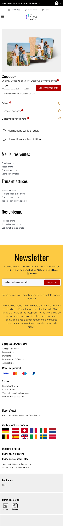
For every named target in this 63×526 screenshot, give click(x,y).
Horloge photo (8, 220)
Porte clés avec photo (12, 224)
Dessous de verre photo (14, 118)
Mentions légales (11, 449)
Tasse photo (7, 166)
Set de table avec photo (13, 227)
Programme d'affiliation (13, 359)
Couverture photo (10, 170)
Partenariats (8, 352)
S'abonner (51, 282)
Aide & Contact (9, 389)
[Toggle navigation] (2, 16)
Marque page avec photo (13, 193)
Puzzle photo (8, 163)
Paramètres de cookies (13, 396)
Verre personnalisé (10, 173)
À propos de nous (10, 348)
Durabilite (6, 355)
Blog (4, 485)
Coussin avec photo (11, 197)
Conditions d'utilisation (13, 454)
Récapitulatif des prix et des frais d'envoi (21, 415)
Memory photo (9, 190)
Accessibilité (8, 362)
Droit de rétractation (11, 386)
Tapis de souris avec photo (14, 200)
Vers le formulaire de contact (15, 393)
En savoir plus (57, 3)
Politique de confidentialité (15, 459)
